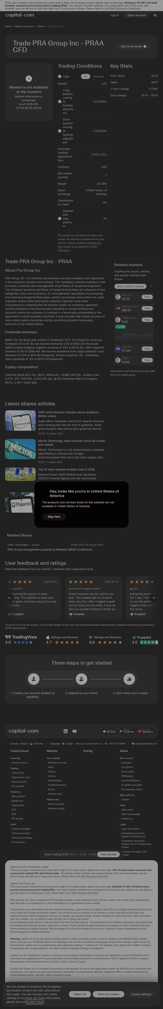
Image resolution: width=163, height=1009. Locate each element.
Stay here (54, 516)
